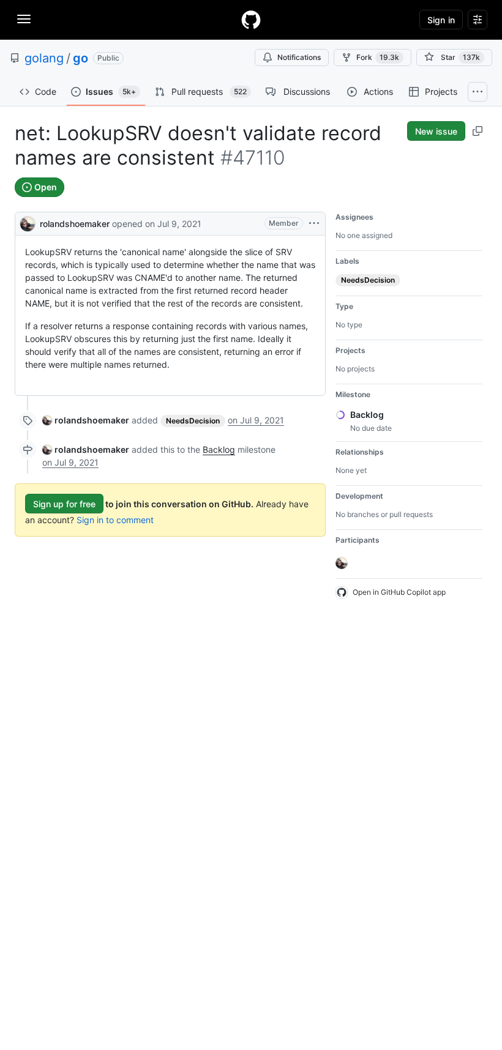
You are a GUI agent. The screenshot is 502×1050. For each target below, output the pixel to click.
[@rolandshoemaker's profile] (27, 222)
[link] (85, 420)
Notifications (299, 57)
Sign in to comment (115, 520)
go (80, 58)
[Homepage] (251, 19)
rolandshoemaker (75, 223)
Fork (377, 57)
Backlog (219, 449)
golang (44, 58)
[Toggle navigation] (24, 19)
